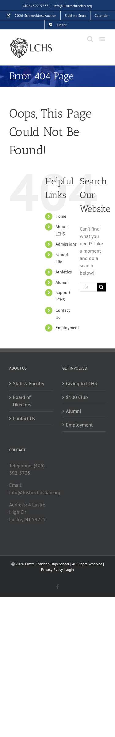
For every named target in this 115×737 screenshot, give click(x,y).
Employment (67, 327)
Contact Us (24, 418)
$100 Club (77, 397)
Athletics (64, 272)
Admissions (66, 244)
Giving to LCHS (81, 383)
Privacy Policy (52, 569)
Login (70, 569)
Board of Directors (22, 401)
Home (61, 216)
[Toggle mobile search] (90, 39)
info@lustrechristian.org (72, 5)
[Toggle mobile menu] (102, 39)
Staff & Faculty (28, 383)
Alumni (62, 282)
